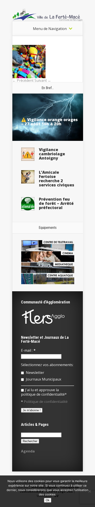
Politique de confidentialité (46, 401)
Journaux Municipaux (43, 379)
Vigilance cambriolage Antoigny (52, 154)
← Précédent (23, 80)
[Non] (89, 491)
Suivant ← (42, 80)
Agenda (28, 451)
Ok (47, 500)
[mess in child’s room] (29, 76)
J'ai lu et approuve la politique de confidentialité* (44, 392)
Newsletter (34, 372)
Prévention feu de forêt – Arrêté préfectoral (56, 203)
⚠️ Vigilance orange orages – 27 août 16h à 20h (49, 121)
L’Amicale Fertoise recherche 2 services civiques (56, 179)
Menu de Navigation (50, 28)
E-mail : (28, 350)
